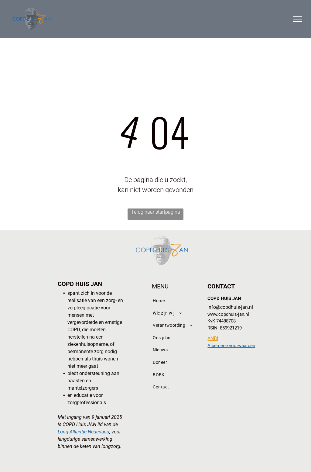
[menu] (298, 19)
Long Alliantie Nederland (83, 432)
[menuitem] (175, 301)
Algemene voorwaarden (231, 345)
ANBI (212, 338)
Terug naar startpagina (155, 212)
